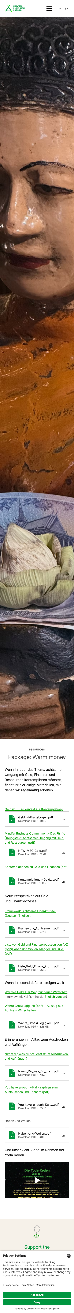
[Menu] (49, 8)
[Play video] (37, 1180)
